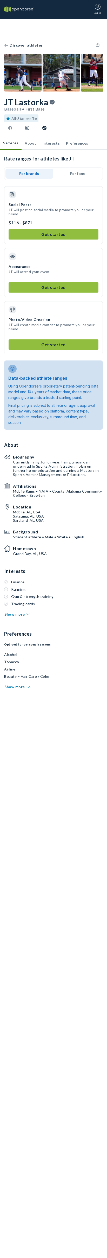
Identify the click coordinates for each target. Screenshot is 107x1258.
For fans (77, 173)
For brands (29, 173)
